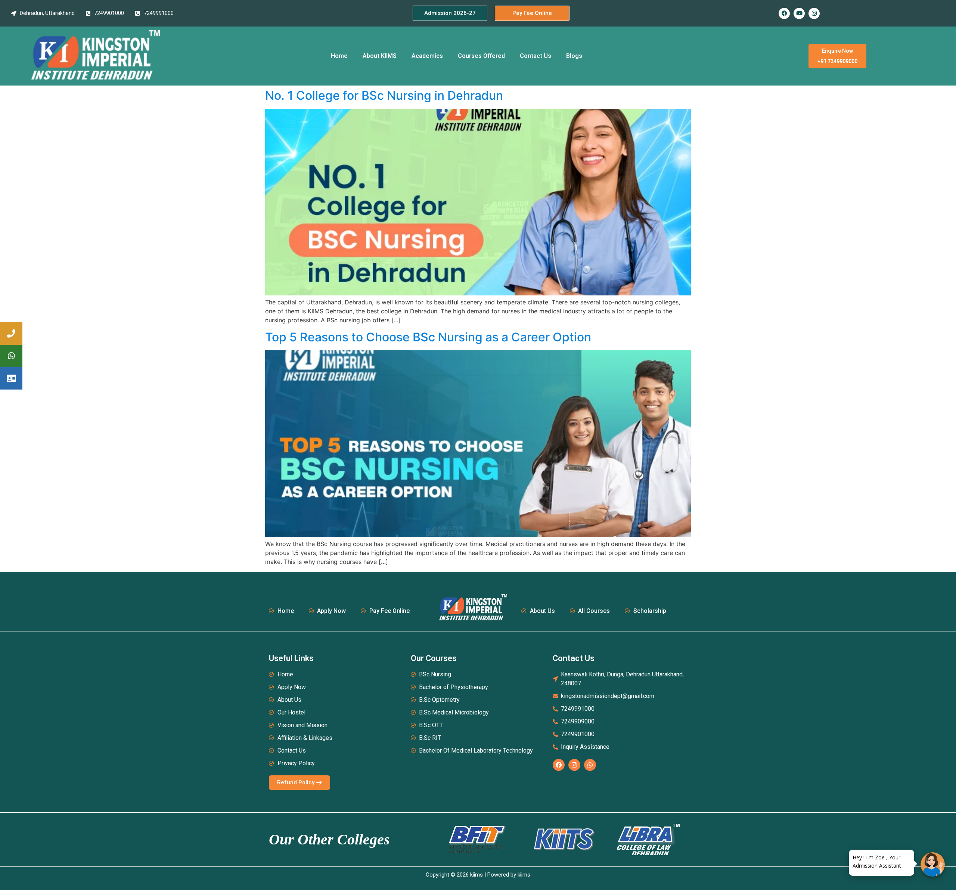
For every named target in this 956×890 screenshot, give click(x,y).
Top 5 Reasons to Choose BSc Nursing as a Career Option (428, 337)
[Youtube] (799, 13)
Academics (427, 55)
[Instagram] (814, 13)
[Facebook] (784, 13)
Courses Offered (481, 55)
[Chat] (933, 864)
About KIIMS (380, 55)
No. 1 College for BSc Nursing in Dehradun (384, 95)
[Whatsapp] (590, 765)
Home (339, 55)
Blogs (574, 55)
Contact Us (535, 55)
